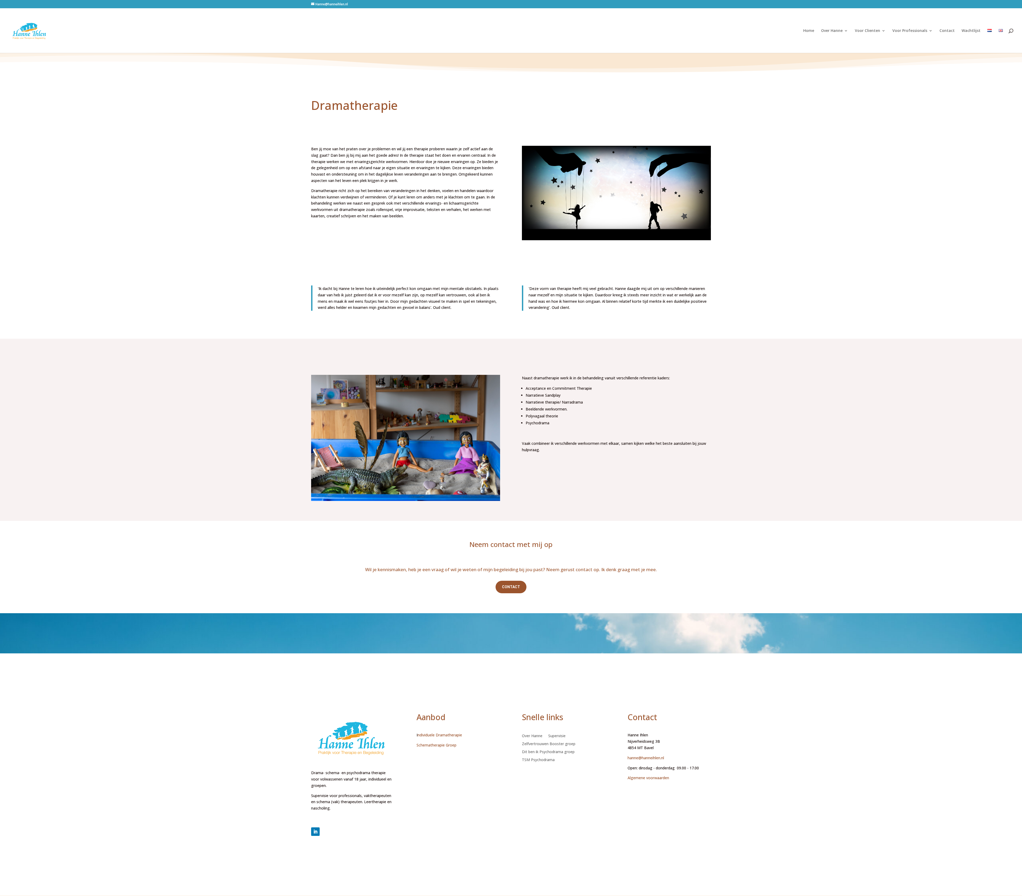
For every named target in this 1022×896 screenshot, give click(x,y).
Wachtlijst (971, 31)
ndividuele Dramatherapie (440, 734)
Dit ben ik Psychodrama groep (548, 752)
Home (808, 31)
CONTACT (511, 587)
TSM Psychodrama (538, 760)
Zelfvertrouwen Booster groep (548, 744)
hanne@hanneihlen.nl (646, 757)
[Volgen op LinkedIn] (315, 831)
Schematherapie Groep (436, 745)
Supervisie (557, 736)
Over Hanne (832, 31)
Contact (947, 31)
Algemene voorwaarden (649, 777)
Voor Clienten (867, 31)
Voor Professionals (909, 31)
